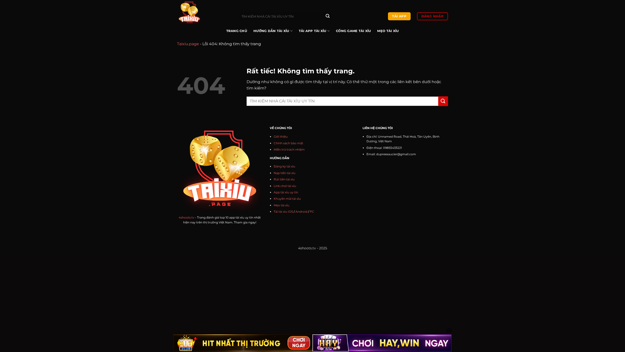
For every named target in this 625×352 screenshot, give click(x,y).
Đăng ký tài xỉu (284, 166)
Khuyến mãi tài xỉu (287, 198)
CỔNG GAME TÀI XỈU (353, 31)
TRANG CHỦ (236, 31)
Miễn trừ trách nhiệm (289, 149)
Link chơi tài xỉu (285, 186)
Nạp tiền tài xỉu (284, 173)
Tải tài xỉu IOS (283, 211)
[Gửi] (327, 16)
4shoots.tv (186, 217)
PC (312, 211)
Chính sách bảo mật (288, 143)
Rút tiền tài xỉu (284, 179)
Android (301, 211)
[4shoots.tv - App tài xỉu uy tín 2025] (204, 12)
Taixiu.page (188, 44)
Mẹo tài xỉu (281, 205)
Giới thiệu (281, 136)
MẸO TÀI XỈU (388, 31)
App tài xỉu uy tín (286, 192)
